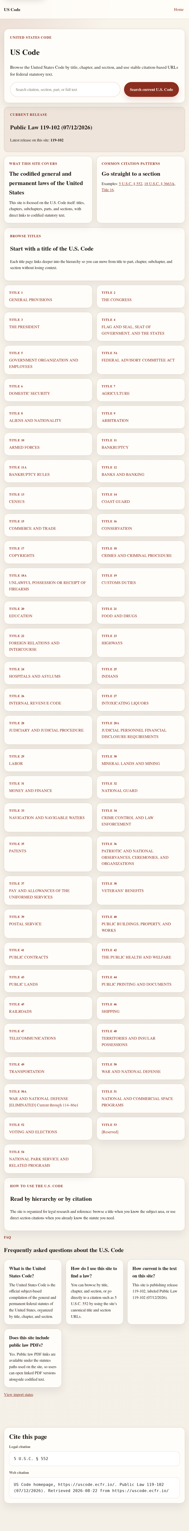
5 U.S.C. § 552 (130, 183)
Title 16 (108, 189)
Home (179, 9)
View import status (18, 1394)
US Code (12, 9)
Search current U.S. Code (151, 89)
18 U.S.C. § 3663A (159, 183)
